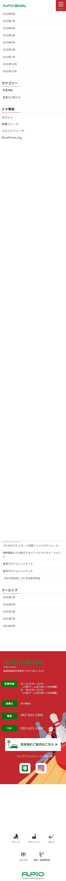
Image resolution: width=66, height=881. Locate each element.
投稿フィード (10, 124)
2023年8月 (9, 13)
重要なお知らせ (11, 97)
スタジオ (23, 859)
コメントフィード (13, 131)
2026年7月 (9, 597)
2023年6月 (9, 28)
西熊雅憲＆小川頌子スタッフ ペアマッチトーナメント (32, 554)
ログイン (7, 117)
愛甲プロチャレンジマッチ (18, 571)
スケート (16, 841)
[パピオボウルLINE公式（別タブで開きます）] (24, 768)
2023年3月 (9, 626)
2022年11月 (10, 71)
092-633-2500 (32, 714)
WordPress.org (12, 137)
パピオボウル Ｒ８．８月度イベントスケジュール (30, 545)
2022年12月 (10, 64)
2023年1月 (9, 57)
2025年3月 (9, 618)
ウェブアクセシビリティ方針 (33, 756)
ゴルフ (51, 841)
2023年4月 (9, 42)
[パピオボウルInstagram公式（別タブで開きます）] (41, 768)
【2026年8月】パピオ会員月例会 (21, 578)
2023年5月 (9, 35)
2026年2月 (9, 611)
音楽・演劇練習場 (42, 859)
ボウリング (34, 841)
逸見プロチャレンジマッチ (18, 563)
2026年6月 (9, 604)
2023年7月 (9, 21)
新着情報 (8, 90)
